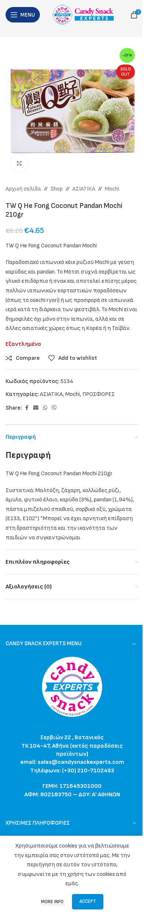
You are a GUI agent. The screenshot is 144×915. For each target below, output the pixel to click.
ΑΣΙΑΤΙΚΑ (83, 188)
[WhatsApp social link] (45, 408)
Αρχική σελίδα (23, 188)
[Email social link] (36, 408)
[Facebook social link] (26, 408)
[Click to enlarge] (19, 163)
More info (53, 902)
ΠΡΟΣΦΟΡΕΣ (98, 394)
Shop (57, 188)
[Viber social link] (54, 408)
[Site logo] (85, 14)
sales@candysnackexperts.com (81, 762)
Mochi (112, 188)
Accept (87, 901)
